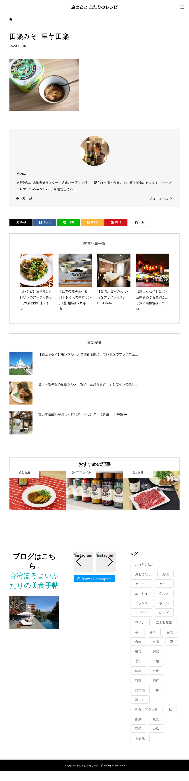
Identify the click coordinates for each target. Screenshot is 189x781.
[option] (37, 490)
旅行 (156, 680)
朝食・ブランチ (146, 709)
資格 (156, 729)
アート (164, 584)
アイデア (141, 584)
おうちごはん (144, 564)
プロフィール (158, 199)
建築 (138, 671)
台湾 (156, 642)
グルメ (164, 593)
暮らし (140, 700)
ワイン (140, 622)
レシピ (164, 613)
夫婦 (156, 651)
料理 (138, 680)
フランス (141, 603)
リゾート (141, 613)
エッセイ (141, 593)
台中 (152, 632)
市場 (156, 661)
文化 (156, 671)
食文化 (140, 738)
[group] (84, 562)
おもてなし (143, 574)
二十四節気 (164, 622)
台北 (170, 632)
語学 (138, 729)
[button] (94, 568)
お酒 (165, 574)
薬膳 (138, 719)
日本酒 (140, 690)
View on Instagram (97, 579)
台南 (138, 642)
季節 (138, 661)
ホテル (164, 603)
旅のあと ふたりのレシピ (94, 7)
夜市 (138, 651)
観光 (156, 719)
